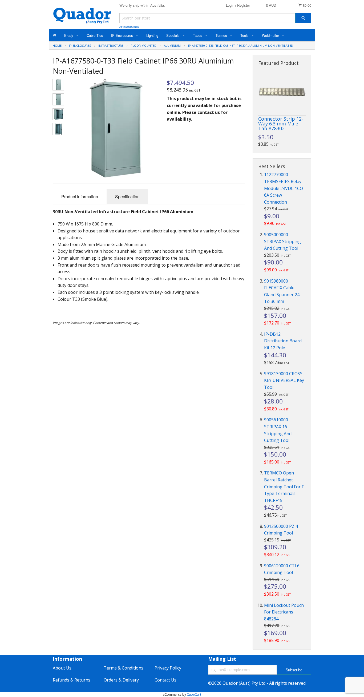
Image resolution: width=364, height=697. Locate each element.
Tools (244, 35)
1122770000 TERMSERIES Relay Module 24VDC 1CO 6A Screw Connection (283, 188)
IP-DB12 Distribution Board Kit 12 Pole (283, 341)
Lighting (152, 35)
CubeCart (194, 694)
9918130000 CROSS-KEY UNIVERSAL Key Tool (284, 380)
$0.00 (306, 5)
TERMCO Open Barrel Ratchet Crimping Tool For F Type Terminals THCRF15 (284, 486)
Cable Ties (95, 35)
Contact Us (165, 680)
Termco (221, 35)
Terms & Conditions (123, 668)
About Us (62, 668)
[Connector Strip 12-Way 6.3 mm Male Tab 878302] (282, 92)
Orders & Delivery (121, 680)
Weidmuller (270, 35)
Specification (127, 196)
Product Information (79, 196)
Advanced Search (129, 27)
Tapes (197, 35)
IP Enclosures (122, 35)
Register (243, 5)
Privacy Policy (168, 668)
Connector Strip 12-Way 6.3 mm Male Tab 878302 (280, 124)
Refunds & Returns (71, 680)
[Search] (303, 18)
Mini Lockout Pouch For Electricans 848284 (284, 612)
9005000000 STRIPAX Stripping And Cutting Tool (282, 241)
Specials (173, 35)
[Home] (54, 35)
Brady (68, 35)
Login (230, 5)
